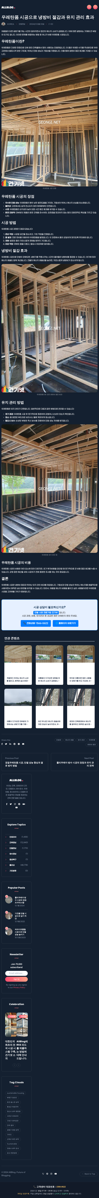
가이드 (9, 1135)
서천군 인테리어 (12, 1116)
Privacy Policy (19, 987)
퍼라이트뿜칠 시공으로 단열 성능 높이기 (20, 932)
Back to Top (90, 1174)
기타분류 (13, 871)
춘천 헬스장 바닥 (13, 1102)
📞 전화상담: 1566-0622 (35, 623)
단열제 (58, 740)
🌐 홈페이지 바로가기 (65, 623)
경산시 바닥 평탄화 (14, 1111)
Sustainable (12, 1144)
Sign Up (16, 979)
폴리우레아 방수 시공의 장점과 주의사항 (20, 900)
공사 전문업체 (12, 1153)
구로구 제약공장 (12, 1121)
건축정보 (13, 843)
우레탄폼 (92, 740)
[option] (11, 1037)
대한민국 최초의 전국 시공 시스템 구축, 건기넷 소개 (10, 1050)
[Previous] (14, 1065)
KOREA (10, 24)
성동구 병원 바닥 (13, 1130)
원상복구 (13, 860)
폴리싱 (12, 865)
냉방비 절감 (91, 745)
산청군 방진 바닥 (13, 1139)
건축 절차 (10, 1125)
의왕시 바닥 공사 (13, 1148)
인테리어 (13, 837)
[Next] (18, 1065)
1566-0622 (61, 1187)
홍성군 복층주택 (12, 1107)
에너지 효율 (69, 740)
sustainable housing (15, 1093)
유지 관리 (81, 740)
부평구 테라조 (12, 1098)
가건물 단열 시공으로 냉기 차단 (20, 916)
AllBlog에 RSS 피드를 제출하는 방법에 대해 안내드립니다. (22, 1050)
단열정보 (22, 24)
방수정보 (13, 854)
